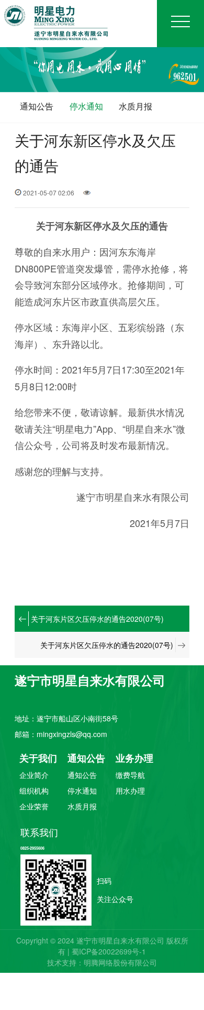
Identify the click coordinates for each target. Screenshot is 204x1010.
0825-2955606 (32, 848)
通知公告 (36, 106)
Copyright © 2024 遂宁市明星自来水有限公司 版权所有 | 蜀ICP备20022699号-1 (102, 946)
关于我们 (38, 758)
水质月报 (135, 106)
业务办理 (134, 758)
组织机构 (34, 791)
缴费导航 (130, 776)
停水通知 (86, 106)
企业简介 (34, 776)
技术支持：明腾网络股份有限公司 (102, 962)
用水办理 (130, 791)
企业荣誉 (34, 807)
